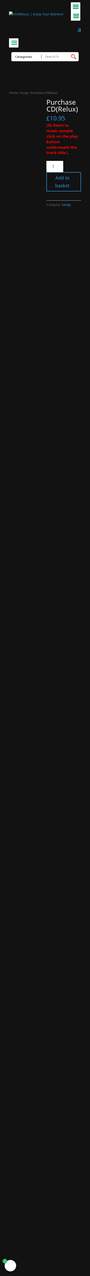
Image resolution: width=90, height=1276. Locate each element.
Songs (24, 93)
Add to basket (62, 182)
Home (13, 93)
